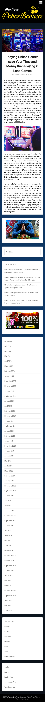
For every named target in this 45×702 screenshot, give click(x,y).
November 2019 (10, 591)
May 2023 (7, 461)
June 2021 (8, 536)
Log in (6, 672)
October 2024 (9, 421)
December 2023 (10, 446)
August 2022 (9, 496)
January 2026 (9, 376)
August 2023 (9, 456)
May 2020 (7, 581)
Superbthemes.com (22, 699)
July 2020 (7, 576)
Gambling (7, 636)
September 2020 (10, 566)
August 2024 (9, 431)
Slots (6, 651)
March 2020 (8, 586)
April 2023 (8, 466)
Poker (6, 646)
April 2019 (8, 611)
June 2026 (8, 351)
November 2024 (10, 416)
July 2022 (7, 501)
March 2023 (8, 471)
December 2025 (10, 381)
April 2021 (8, 546)
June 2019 (8, 601)
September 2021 (10, 521)
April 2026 (8, 361)
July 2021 (7, 531)
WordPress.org (9, 687)
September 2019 (10, 596)
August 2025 (9, 401)
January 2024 (9, 441)
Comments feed (10, 682)
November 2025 (10, 386)
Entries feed (8, 677)
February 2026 (9, 371)
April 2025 (8, 406)
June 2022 (8, 506)
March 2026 (8, 366)
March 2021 (8, 551)
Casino (7, 631)
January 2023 (9, 481)
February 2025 (9, 411)
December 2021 (10, 516)
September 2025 (10, 396)
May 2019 (7, 606)
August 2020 (9, 571)
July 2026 (7, 346)
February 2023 (9, 476)
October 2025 (9, 391)
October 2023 (9, 451)
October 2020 (9, 561)
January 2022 (9, 511)
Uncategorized (9, 656)
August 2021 (9, 526)
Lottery (7, 641)
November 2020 (10, 556)
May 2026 (7, 356)
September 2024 (10, 426)
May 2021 (7, 541)
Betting (7, 626)
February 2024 (9, 436)
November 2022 (10, 486)
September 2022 (10, 491)
